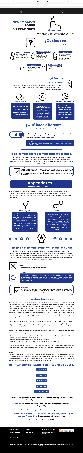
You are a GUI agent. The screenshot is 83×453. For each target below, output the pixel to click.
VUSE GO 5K (42, 375)
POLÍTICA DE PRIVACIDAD (14, 439)
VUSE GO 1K (42, 369)
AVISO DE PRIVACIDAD (13, 434)
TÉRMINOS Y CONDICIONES (14, 432)
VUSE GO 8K (42, 380)
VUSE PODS (42, 386)
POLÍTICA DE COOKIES (13, 437)
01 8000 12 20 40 (29, 432)
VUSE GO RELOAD (43, 391)
